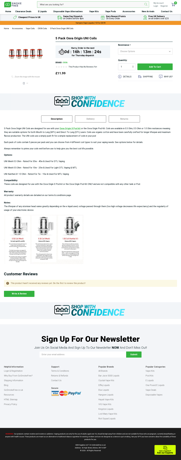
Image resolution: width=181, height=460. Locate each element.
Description (57, 119)
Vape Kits (94, 11)
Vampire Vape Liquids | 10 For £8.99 (90, 23)
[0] (173, 4)
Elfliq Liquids (104, 385)
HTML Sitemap (10, 399)
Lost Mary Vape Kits (107, 414)
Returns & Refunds (59, 375)
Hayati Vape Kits (106, 399)
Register (164, 6)
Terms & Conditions (60, 371)
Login (156, 6)
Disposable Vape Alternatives (68, 11)
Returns (124, 119)
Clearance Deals (23, 11)
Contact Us (166, 11)
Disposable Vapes (154, 394)
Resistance (124, 45)
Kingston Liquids (105, 409)
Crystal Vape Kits (106, 380)
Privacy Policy (10, 404)
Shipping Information (13, 380)
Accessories (129, 11)
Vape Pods (110, 11)
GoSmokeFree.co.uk (13, 390)
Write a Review (19, 293)
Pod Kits (149, 375)
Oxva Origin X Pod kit (70, 128)
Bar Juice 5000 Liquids (108, 375)
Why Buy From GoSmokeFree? (18, 375)
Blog (6, 385)
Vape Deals (151, 390)
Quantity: (122, 60)
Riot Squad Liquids (107, 418)
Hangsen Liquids (105, 394)
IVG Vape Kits (104, 404)
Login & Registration (13, 371)
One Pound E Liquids (155, 385)
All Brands (103, 371)
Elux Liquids (103, 390)
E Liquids (42, 11)
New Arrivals (148, 11)
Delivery (90, 119)
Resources (9, 394)
